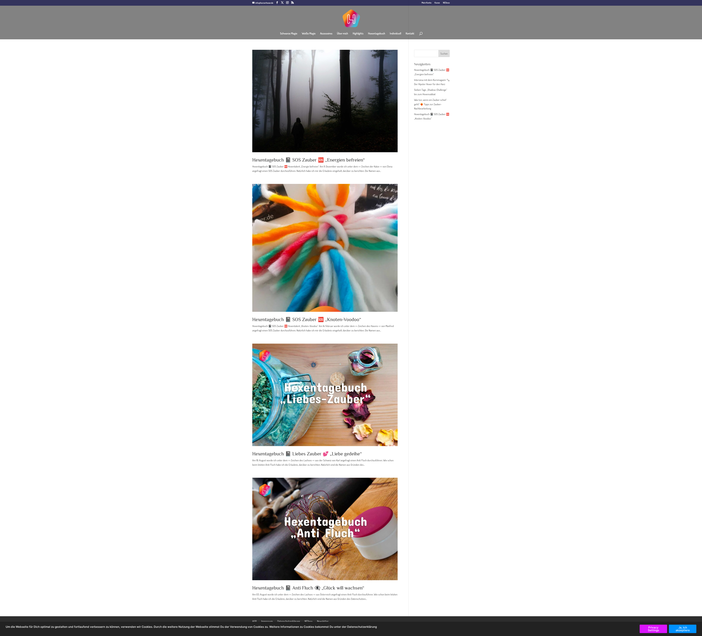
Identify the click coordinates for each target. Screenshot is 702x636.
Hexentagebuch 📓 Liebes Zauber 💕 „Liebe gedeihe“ (307, 454)
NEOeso (446, 3)
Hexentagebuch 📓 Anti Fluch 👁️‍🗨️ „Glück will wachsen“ (308, 588)
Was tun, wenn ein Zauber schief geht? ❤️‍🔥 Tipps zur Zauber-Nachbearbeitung (430, 104)
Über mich (342, 33)
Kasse (437, 3)
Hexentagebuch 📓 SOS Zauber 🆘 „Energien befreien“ (308, 160)
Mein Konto (426, 3)
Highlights (358, 33)
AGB (254, 621)
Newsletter (323, 621)
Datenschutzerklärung (288, 621)
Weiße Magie (309, 33)
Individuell (395, 33)
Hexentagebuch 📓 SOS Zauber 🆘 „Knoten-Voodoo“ (306, 319)
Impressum (267, 621)
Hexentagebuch (376, 33)
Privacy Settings (653, 629)
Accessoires (326, 33)
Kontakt (410, 33)
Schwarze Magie (288, 33)
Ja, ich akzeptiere (683, 629)
